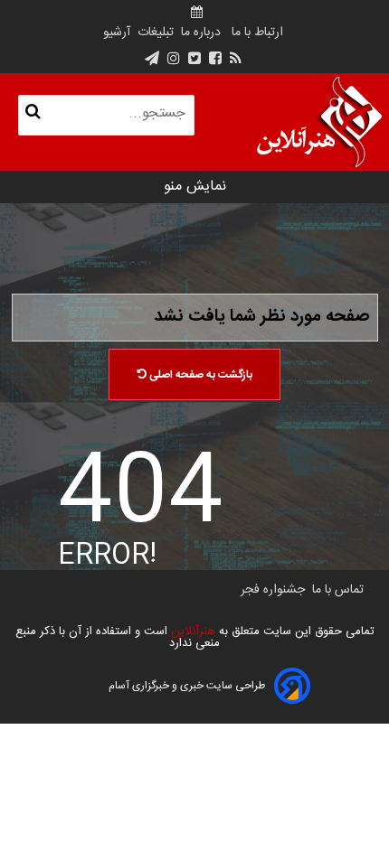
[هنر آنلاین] (319, 122)
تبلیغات (154, 32)
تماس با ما (337, 590)
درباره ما (200, 32)
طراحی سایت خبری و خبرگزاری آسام (187, 685)
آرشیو (116, 32)
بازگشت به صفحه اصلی (199, 375)
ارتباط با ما (257, 32)
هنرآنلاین (191, 631)
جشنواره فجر (273, 590)
